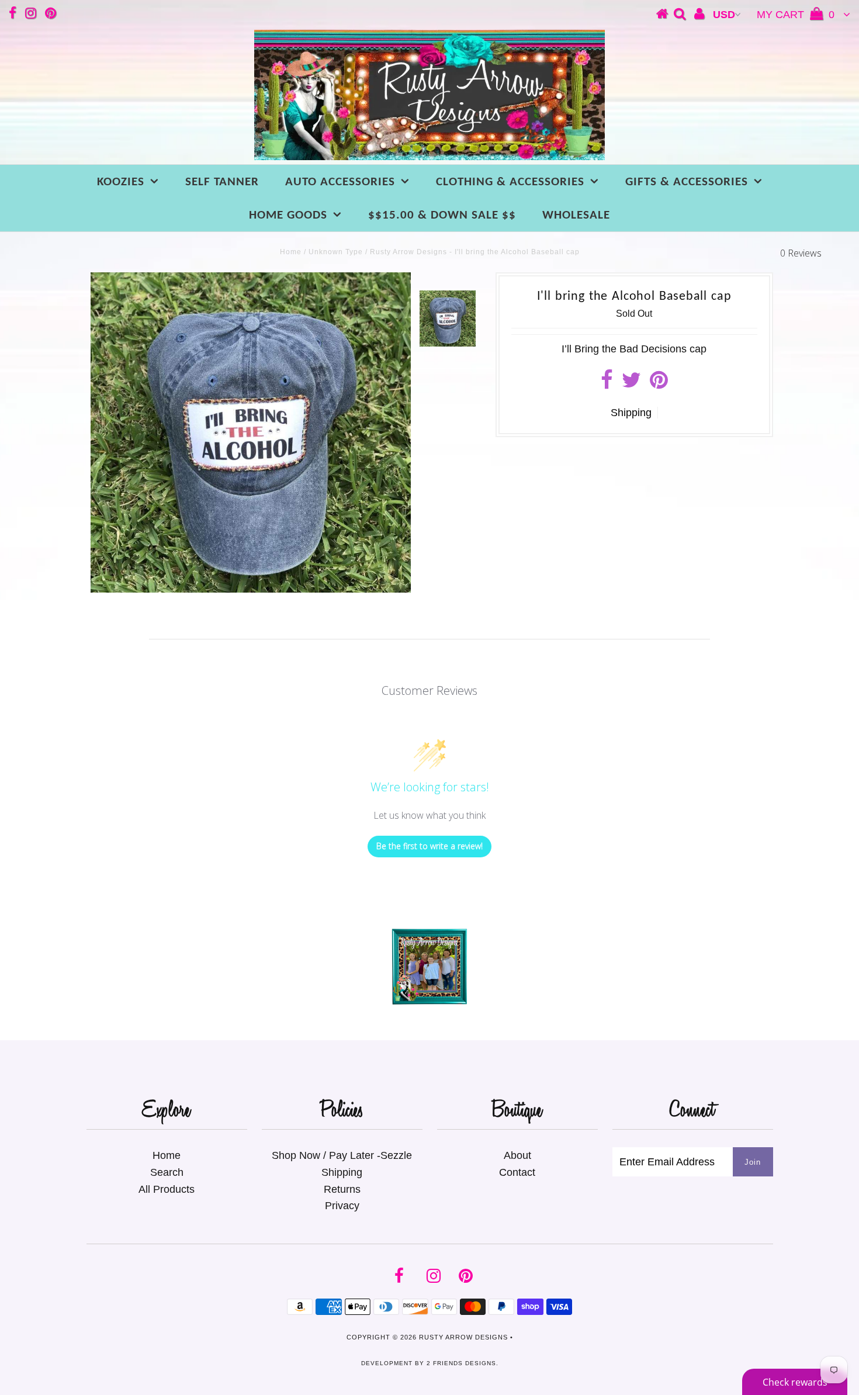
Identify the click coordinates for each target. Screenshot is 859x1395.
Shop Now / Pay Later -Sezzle (342, 1155)
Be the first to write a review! (429, 845)
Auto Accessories (340, 182)
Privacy (342, 1205)
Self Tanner (222, 182)
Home (291, 252)
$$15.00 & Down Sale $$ (442, 215)
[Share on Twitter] (631, 384)
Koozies (120, 182)
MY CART (795, 14)
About (517, 1155)
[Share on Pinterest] (659, 384)
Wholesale (576, 215)
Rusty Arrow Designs (463, 1337)
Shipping (631, 412)
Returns (342, 1189)
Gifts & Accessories (686, 182)
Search (166, 1172)
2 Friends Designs (461, 1363)
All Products (166, 1189)
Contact (517, 1172)
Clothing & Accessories (510, 182)
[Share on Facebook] (607, 384)
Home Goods (288, 215)
